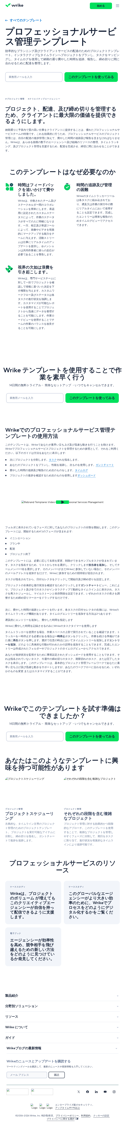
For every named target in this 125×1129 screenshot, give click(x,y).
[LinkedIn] (96, 1091)
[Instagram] (114, 1091)
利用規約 (85, 1115)
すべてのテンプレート (26, 20)
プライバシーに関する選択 (60, 1119)
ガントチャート (105, 465)
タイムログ (81, 470)
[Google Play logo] (42, 1092)
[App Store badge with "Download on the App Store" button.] (17, 1092)
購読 (56, 1075)
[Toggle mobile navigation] (117, 6)
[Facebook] (87, 1091)
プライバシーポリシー (67, 1115)
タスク (53, 459)
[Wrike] (15, 6)
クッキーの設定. (101, 1115)
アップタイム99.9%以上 (67, 1108)
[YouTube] (105, 1091)
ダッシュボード (86, 475)
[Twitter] (78, 1091)
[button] (62, 502)
